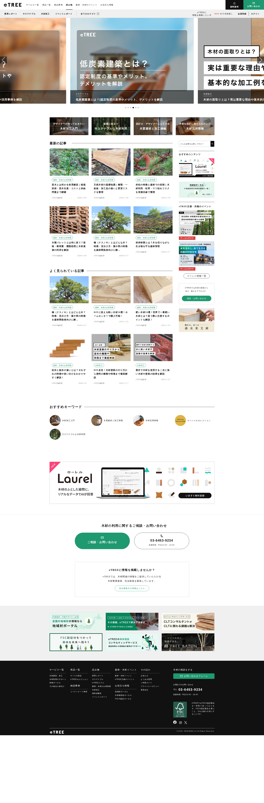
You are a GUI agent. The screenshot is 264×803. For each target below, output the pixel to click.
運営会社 (144, 690)
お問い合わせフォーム (196, 676)
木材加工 (45, 14)
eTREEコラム (98, 683)
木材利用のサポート (58, 679)
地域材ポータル (121, 692)
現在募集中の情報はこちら (132, 588)
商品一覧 (46, 5)
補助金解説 (96, 693)
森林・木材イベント (123, 676)
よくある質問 (146, 679)
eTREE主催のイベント (124, 679)
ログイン (255, 14)
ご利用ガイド (146, 683)
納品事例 (58, 5)
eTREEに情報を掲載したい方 (202, 13)
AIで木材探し (223, 14)
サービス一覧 (32, 5)
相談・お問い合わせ (196, 298)
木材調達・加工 (56, 676)
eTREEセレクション (79, 679)
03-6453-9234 (190, 689)
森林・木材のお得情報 (62, 180)
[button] (260, 59)
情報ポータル (55, 683)
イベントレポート (63, 14)
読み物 (69, 5)
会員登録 (242, 14)
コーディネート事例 (78, 692)
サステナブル (29, 14)
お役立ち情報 (107, 5)
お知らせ (144, 676)
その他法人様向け (57, 686)
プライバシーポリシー (150, 686)
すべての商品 (76, 676)
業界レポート (10, 14)
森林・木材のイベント (86, 5)
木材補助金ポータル (123, 695)
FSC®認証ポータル (123, 699)
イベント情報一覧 (196, 276)
